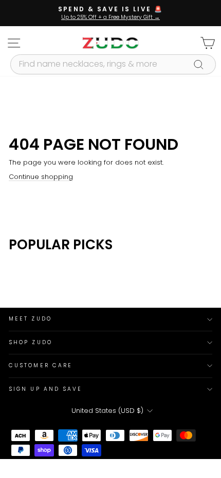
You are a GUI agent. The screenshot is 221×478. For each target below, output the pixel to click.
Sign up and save (45, 389)
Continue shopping (41, 177)
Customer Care (40, 365)
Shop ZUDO (30, 342)
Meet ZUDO (30, 319)
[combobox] (113, 64)
